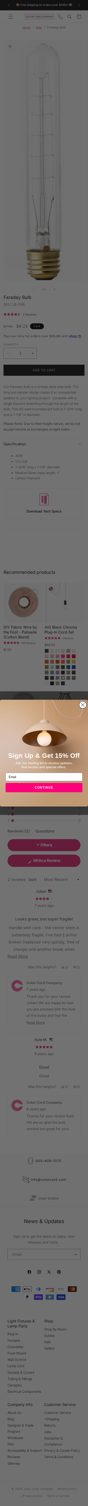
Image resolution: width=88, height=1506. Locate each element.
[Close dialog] (83, 704)
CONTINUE (44, 787)
